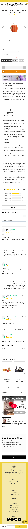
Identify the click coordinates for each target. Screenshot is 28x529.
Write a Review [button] (14, 204)
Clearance (14, 490)
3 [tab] (13, 40)
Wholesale (14, 509)
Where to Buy (14, 507)
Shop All (15, 492)
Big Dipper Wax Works (14, 524)
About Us (14, 501)
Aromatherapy (14, 486)
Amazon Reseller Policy (14, 511)
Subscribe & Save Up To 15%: (9, 57)
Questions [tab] (14, 212)
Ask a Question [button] (14, 207)
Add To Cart (21, 526)
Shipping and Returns (14, 505)
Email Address (6, 451)
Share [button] (4, 246)
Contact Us (14, 503)
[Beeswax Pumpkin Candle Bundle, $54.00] (7, 369)
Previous (2, 27)
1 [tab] (9, 40)
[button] (23, 246)
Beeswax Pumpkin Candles (7, 273)
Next (24, 27)
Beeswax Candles (14, 481)
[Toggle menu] (2, 4)
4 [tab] (16, 40)
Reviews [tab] (4, 212)
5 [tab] (18, 40)
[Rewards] (24, 522)
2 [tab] (11, 40)
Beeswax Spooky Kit (19, 380)
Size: (3, 49)
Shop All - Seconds (14, 494)
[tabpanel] (14, 27)
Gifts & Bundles (14, 488)
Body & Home (14, 483)
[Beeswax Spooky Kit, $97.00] (19, 369)
